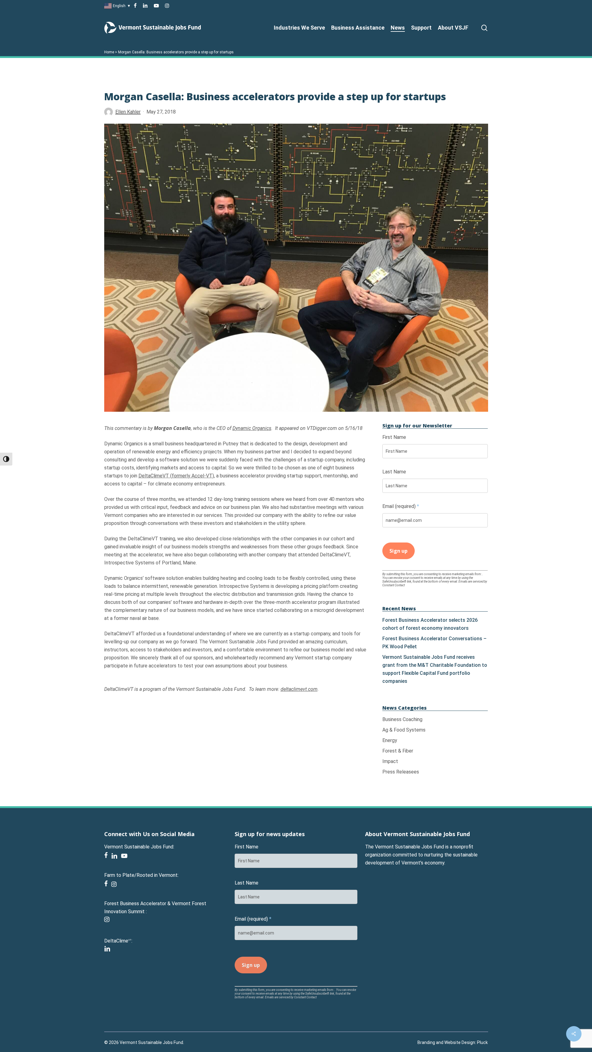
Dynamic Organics (251, 428)
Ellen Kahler (128, 112)
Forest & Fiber (397, 751)
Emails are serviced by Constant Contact (291, 997)
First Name (394, 437)
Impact (390, 761)
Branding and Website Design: (446, 1042)
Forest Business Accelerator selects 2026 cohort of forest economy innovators (430, 624)
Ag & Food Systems (404, 730)
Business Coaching (402, 719)
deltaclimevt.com (299, 689)
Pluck (482, 1042)
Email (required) (400, 506)
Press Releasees (400, 772)
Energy (389, 740)
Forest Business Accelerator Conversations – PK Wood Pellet (434, 643)
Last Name (394, 472)
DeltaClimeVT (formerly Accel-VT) (176, 476)
